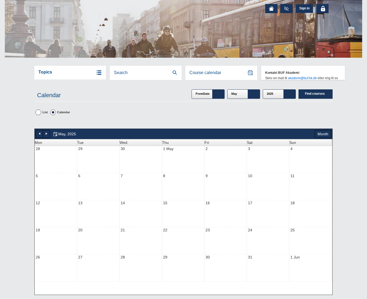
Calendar (63, 112)
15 (165, 203)
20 (80, 230)
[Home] (271, 8)
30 (123, 149)
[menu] (304, 8)
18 (292, 203)
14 (123, 203)
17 (250, 203)
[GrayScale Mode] (286, 8)
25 (292, 230)
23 (208, 230)
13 (80, 203)
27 (80, 257)
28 (38, 149)
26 (38, 257)
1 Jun (295, 257)
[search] (145, 73)
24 (250, 230)
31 (250, 257)
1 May (168, 149)
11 (292, 176)
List (45, 112)
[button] (70, 72)
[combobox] (208, 94)
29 (80, 149)
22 (165, 230)
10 (250, 176)
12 (38, 203)
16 (208, 203)
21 (123, 230)
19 (38, 230)
